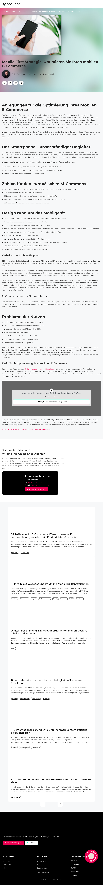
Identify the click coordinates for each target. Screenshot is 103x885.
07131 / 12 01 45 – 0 (35, 483)
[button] (99, 4)
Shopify (55, 599)
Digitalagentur (25, 698)
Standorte (7, 865)
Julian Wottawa (18, 74)
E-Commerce (24, 11)
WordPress (79, 599)
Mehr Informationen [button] (51, 397)
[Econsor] (12, 4)
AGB (38, 865)
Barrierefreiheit (43, 873)
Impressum (41, 861)
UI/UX (13, 648)
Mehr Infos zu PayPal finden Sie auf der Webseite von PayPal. (26, 429)
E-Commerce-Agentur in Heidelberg (39, 369)
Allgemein (14, 552)
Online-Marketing (45, 599)
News (14, 11)
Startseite (5, 11)
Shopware (63, 599)
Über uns (6, 861)
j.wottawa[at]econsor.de (40, 485)
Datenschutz (42, 868)
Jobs (4, 868)
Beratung (14, 599)
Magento (34, 599)
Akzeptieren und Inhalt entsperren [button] (52, 402)
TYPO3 (71, 599)
